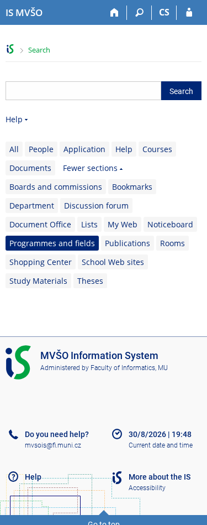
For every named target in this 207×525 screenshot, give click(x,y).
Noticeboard (170, 224)
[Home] (114, 13)
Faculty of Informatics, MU (129, 368)
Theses (90, 281)
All (14, 149)
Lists (89, 224)
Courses (157, 149)
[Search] (139, 13)
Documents (30, 168)
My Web (122, 224)
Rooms (172, 243)
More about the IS (159, 476)
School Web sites (113, 262)
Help (14, 119)
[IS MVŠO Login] (189, 13)
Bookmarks (132, 186)
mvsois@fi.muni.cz (53, 445)
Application (84, 149)
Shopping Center (40, 262)
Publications (127, 243)
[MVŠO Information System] (10, 49)
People (41, 149)
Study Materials (38, 281)
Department (31, 205)
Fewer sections (90, 168)
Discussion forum (96, 205)
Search (39, 50)
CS (164, 12)
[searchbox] (83, 90)
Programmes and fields (52, 243)
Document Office (40, 224)
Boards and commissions (55, 186)
